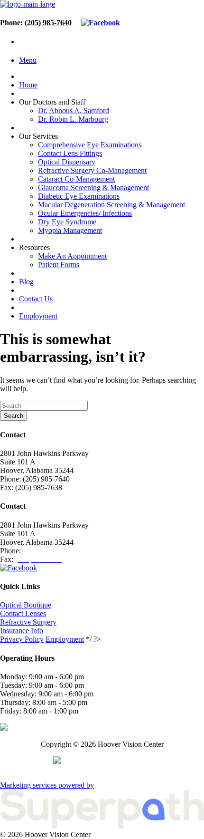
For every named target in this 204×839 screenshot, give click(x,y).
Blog (26, 282)
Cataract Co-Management (76, 179)
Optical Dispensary (66, 162)
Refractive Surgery (28, 622)
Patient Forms (58, 264)
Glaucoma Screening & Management (93, 187)
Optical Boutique (25, 605)
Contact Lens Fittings (70, 153)
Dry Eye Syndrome (67, 222)
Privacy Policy (22, 639)
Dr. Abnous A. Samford (73, 110)
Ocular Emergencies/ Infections (85, 213)
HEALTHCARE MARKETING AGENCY (102, 769)
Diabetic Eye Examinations (79, 196)
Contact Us (36, 299)
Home (28, 85)
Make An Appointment (72, 256)
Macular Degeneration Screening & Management (111, 205)
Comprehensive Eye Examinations (89, 145)
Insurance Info (21, 631)
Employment (38, 316)
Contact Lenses (23, 613)
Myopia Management (70, 230)
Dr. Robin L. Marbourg (73, 119)
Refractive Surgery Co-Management (92, 170)
